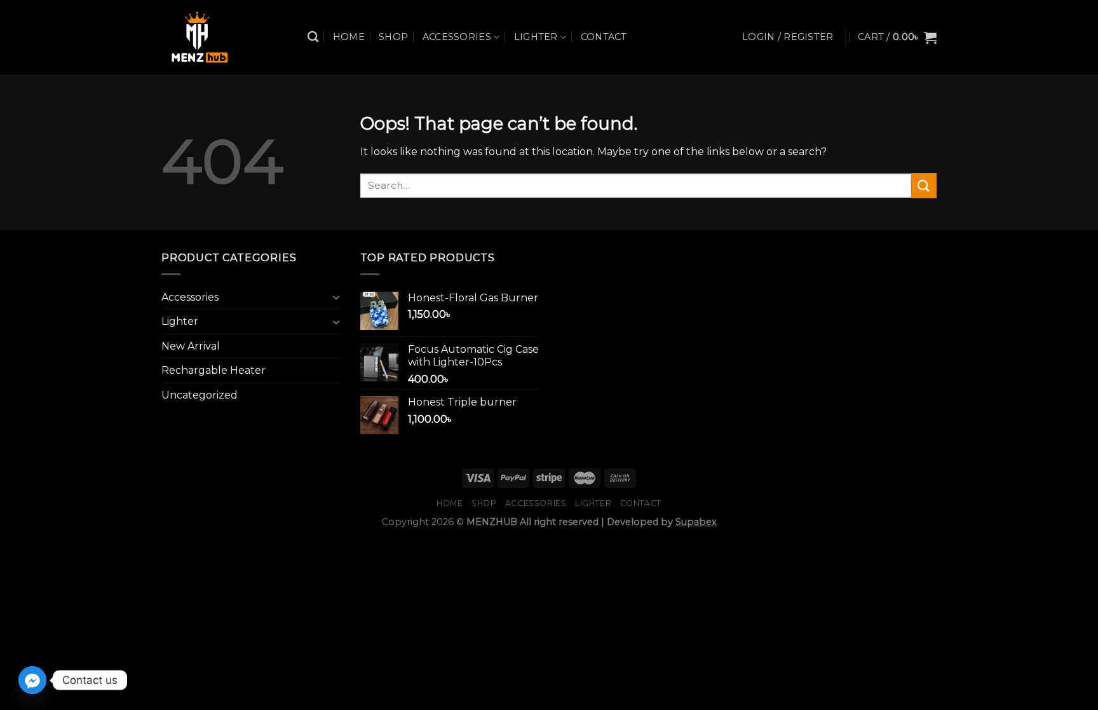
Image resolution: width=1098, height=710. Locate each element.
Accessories (457, 37)
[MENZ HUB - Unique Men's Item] (224, 37)
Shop (393, 37)
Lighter (536, 37)
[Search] (313, 37)
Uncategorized (199, 395)
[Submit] (924, 185)
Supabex (696, 522)
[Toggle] (336, 296)
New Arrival (190, 346)
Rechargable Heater (213, 370)
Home (349, 37)
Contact (604, 37)
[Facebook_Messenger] (32, 680)
